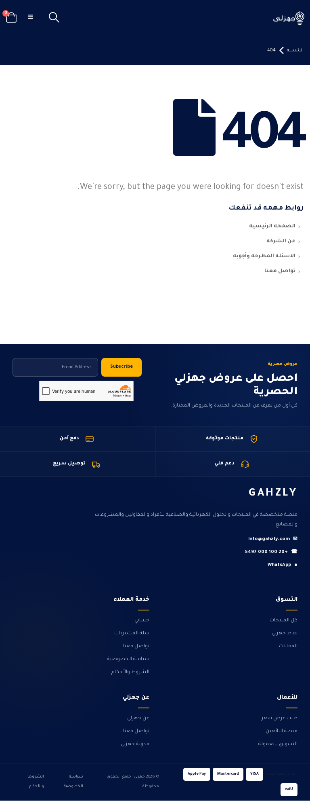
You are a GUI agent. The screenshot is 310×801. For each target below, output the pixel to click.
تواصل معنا (136, 646)
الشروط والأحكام (130, 672)
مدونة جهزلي (135, 744)
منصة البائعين (281, 731)
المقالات (288, 646)
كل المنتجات (283, 620)
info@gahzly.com (272, 539)
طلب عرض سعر (279, 718)
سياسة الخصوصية (128, 659)
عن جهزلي (138, 718)
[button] (54, 18)
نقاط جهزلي (284, 633)
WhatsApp (282, 565)
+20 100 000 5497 (271, 552)
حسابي (141, 620)
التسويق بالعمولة (277, 744)
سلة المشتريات (131, 633)
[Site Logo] (289, 18)
